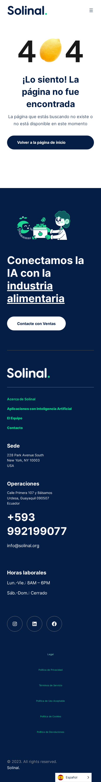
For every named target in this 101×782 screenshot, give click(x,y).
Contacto (15, 428)
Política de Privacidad (50, 669)
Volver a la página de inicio (41, 142)
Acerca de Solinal (21, 399)
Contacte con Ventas (36, 323)
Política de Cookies (50, 716)
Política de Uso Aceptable (50, 700)
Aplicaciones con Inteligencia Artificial (39, 409)
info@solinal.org (23, 545)
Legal (50, 654)
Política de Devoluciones (50, 731)
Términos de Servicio (50, 685)
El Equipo (14, 418)
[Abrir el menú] (91, 10)
